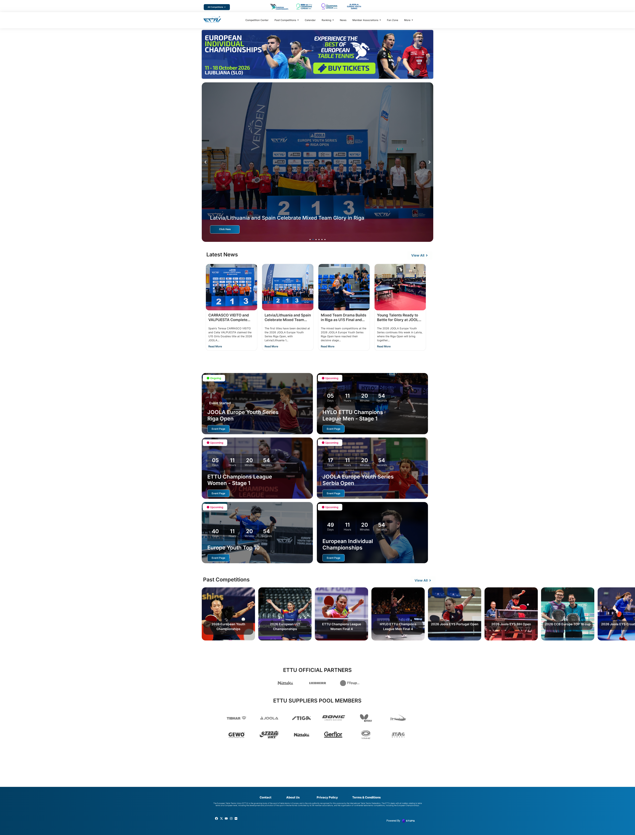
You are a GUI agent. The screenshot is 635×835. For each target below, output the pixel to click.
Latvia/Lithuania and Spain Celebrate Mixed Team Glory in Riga (288, 320)
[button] (205, 162)
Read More (215, 346)
